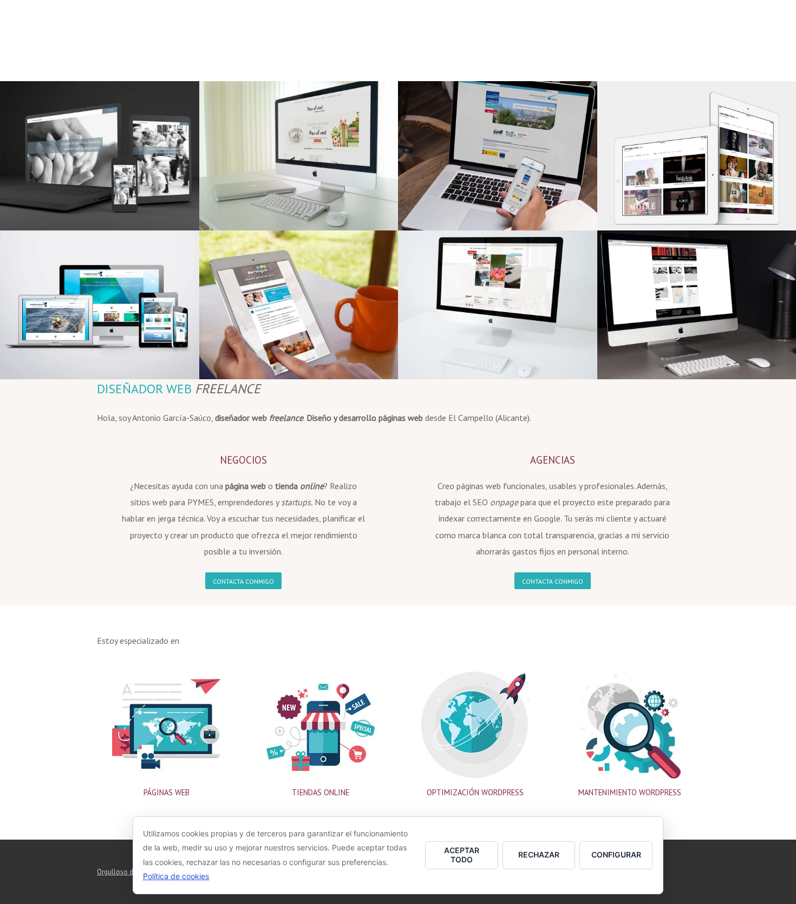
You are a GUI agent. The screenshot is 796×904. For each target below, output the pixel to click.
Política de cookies (176, 876)
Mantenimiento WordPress (629, 792)
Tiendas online (320, 792)
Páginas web (166, 792)
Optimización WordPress (475, 792)
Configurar (616, 854)
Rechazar (538, 854)
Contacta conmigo (243, 582)
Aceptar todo (461, 855)
